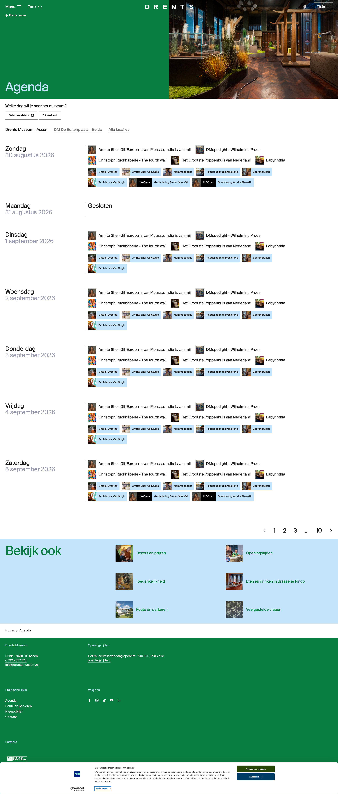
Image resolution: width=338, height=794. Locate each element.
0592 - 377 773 (16, 660)
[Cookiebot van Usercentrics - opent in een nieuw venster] (77, 789)
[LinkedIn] (119, 700)
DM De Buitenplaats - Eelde (78, 129)
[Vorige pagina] (264, 530)
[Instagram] (96, 700)
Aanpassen (254, 777)
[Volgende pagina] (331, 530)
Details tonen (101, 789)
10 (319, 530)
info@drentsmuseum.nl (22, 665)
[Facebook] (89, 700)
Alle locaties (119, 129)
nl (304, 7)
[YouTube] (111, 700)
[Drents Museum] (169, 6)
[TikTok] (104, 700)
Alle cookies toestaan (256, 769)
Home (9, 630)
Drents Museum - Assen (26, 129)
